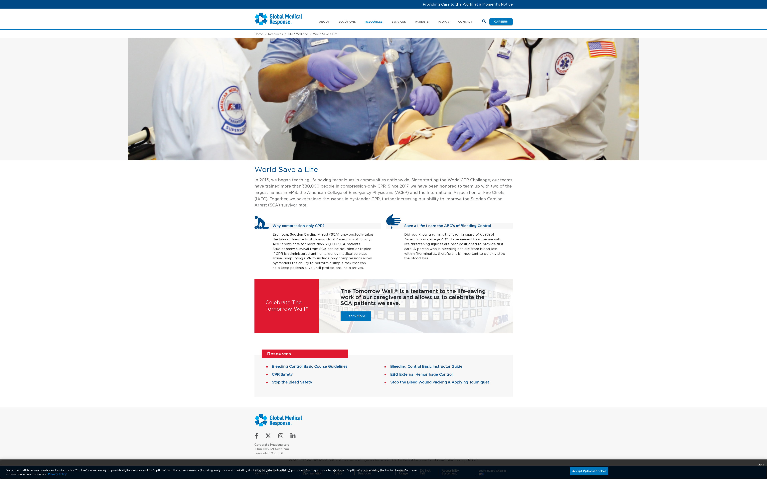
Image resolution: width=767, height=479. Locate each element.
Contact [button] (465, 21)
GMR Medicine (298, 34)
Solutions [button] (347, 21)
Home (258, 34)
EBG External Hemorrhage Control (421, 374)
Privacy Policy (57, 474)
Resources (275, 34)
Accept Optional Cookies (589, 471)
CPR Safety (282, 374)
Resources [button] (374, 21)
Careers (503, 21)
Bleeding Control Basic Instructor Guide (426, 366)
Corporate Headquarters (271, 444)
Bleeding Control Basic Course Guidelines (309, 366)
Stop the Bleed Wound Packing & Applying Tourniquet (439, 382)
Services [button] (399, 21)
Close (760, 464)
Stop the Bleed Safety (292, 382)
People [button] (443, 21)
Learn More (359, 316)
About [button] (324, 21)
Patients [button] (422, 21)
